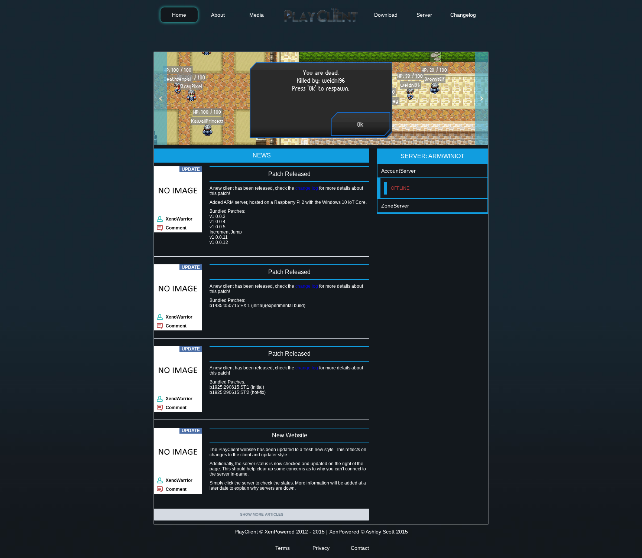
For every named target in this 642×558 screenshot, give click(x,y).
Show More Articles (261, 514)
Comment (176, 228)
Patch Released (289, 174)
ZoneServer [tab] (395, 206)
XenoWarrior (179, 219)
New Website (289, 435)
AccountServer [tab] (398, 171)
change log (306, 188)
